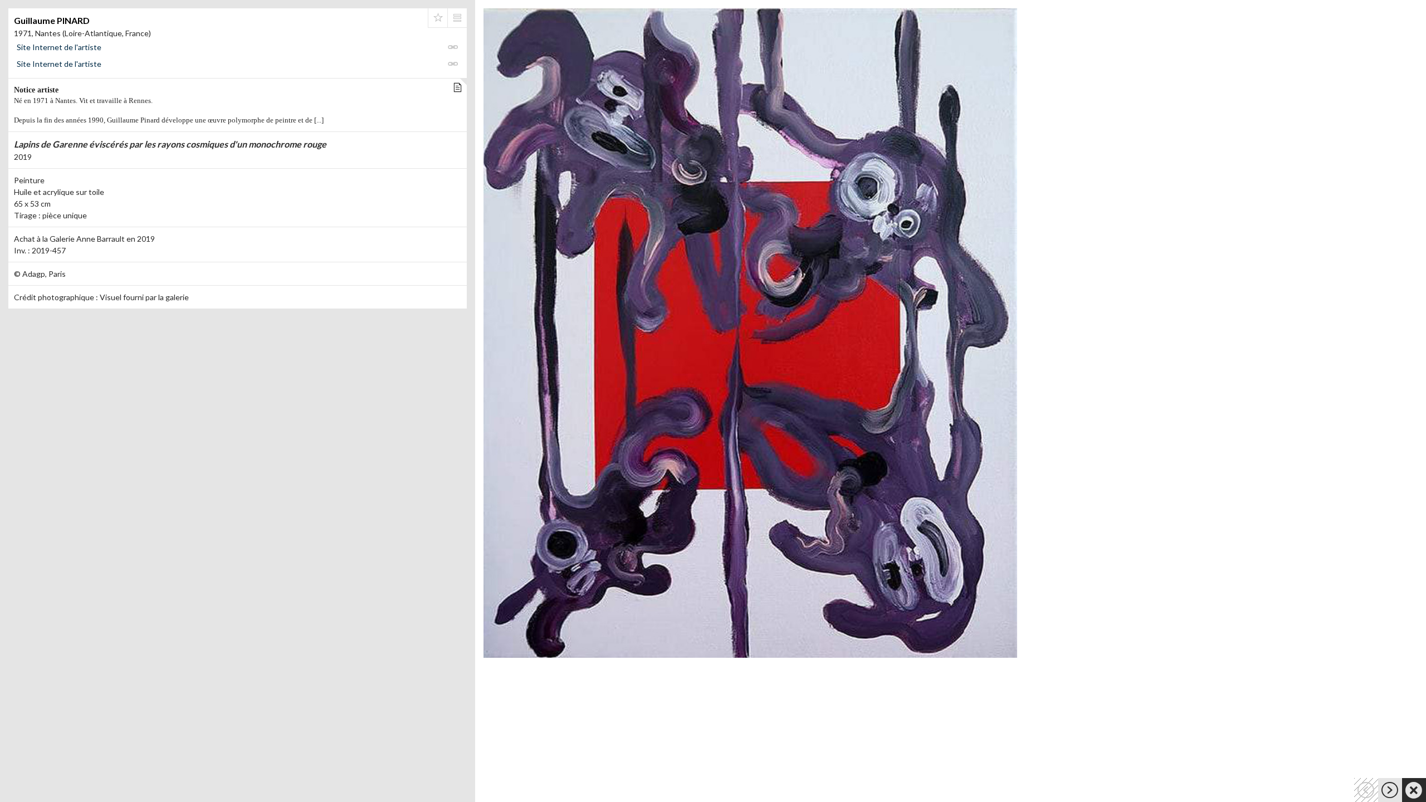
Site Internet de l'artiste (59, 47)
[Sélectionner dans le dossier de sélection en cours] (437, 17)
